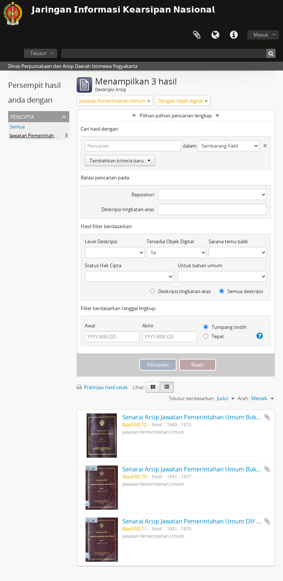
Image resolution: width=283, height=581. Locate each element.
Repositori (143, 194)
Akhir (148, 325)
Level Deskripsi (101, 241)
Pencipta (22, 116)
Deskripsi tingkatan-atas (127, 209)
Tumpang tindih (228, 327)
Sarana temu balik (228, 241)
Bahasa (215, 35)
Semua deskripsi (244, 291)
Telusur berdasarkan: (192, 398)
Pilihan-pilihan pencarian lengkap (176, 115)
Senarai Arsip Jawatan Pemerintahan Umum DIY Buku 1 (198, 521)
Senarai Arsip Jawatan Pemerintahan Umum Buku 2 (193, 417)
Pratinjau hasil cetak (105, 387)
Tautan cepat (233, 35)
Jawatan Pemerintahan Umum (43, 135)
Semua (17, 126)
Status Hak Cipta (103, 265)
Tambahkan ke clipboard (267, 417)
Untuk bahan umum (200, 265)
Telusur (38, 53)
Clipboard (197, 35)
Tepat (217, 336)
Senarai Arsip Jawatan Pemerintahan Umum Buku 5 (193, 469)
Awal (90, 325)
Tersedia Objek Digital (170, 241)
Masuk (261, 34)
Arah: (243, 398)
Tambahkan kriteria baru (117, 160)
